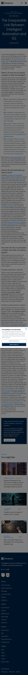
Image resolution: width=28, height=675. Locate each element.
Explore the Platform (14, 341)
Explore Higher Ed (14, 344)
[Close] (26, 329)
